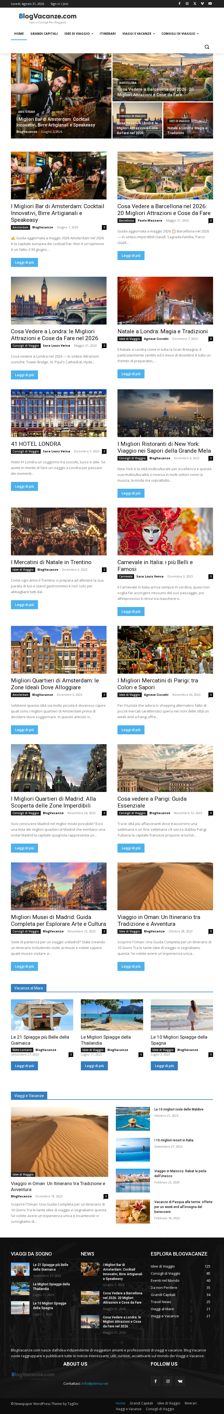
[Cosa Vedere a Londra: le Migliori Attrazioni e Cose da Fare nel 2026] (137, 120)
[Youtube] (210, 4)
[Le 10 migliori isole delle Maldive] (133, 1119)
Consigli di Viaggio (132, 116)
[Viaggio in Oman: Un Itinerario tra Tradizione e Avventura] (165, 886)
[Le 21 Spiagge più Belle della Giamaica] (42, 1014)
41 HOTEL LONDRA (36, 444)
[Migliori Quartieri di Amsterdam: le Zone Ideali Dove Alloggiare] (59, 650)
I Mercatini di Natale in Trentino (51, 562)
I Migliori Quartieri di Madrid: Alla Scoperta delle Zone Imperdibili (53, 802)
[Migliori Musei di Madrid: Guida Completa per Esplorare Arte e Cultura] (59, 886)
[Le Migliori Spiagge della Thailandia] (112, 1014)
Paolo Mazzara (150, 220)
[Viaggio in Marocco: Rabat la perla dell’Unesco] (133, 1180)
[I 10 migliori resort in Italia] (133, 1150)
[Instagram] (187, 4)
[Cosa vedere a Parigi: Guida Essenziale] (165, 768)
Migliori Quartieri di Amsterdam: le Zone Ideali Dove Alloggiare (55, 684)
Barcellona (127, 82)
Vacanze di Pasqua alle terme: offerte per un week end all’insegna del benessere (183, 1207)
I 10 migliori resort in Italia (173, 1140)
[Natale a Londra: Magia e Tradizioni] (165, 301)
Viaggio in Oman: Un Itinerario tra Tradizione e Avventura (158, 920)
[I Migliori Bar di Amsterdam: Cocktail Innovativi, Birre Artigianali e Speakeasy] (61, 96)
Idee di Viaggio (179, 121)
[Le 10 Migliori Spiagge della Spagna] (182, 1014)
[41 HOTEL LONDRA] (59, 413)
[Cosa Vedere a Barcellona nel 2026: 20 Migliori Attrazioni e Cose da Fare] (163, 77)
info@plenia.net (95, 1383)
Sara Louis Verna (56, 345)
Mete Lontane (22, 1050)
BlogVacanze (42, 227)
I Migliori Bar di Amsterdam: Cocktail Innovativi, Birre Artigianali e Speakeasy (57, 213)
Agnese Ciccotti (156, 339)
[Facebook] (179, 4)
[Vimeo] (202, 4)
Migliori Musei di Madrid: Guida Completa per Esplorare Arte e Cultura (58, 920)
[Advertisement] (149, 18)
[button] (206, 46)
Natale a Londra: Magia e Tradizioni (162, 331)
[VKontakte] (180, 1381)
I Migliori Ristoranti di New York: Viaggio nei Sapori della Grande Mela (164, 447)
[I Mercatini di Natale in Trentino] (59, 531)
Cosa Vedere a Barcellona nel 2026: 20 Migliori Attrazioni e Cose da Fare (164, 209)
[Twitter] (195, 4)
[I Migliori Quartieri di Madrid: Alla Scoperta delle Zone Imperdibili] (59, 768)
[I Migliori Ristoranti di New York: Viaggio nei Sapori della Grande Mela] (165, 413)
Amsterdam (26, 111)
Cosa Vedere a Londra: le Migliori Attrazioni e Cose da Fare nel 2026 (54, 334)
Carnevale (125, 576)
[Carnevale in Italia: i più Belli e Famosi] (165, 531)
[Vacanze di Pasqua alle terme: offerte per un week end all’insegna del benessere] (133, 1211)
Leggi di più (24, 262)
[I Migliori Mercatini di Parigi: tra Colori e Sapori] (165, 650)
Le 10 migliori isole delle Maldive (179, 1109)
